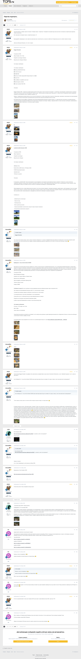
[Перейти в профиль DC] (8, 533)
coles (8, 429)
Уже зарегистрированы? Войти (63, 2)
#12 (76, 467)
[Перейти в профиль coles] (8, 433)
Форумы (10, 5)
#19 (76, 596)
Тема (33, 654)
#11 (76, 445)
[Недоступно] (16, 105)
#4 (76, 145)
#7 (76, 344)
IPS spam (36, 658)
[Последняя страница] (17, 25)
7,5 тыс (9, 513)
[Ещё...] (75, 29)
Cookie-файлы (46, 654)
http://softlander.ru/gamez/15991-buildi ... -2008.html (57, 319)
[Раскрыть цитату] (15, 232)
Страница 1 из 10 (22, 25)
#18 (76, 582)
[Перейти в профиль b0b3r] (5, 20)
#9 (76, 388)
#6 (76, 260)
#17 (76, 565)
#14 (76, 503)
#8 (76, 371)
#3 (76, 122)
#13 (76, 484)
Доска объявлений (17, 5)
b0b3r (11, 19)
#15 (76, 529)
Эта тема (72, 5)
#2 (76, 47)
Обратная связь (39, 654)
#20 (76, 612)
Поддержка (25, 5)
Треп (15, 20)
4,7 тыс (9, 240)
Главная (5, 5)
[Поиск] (77, 6)
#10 (76, 429)
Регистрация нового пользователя (23, 641)
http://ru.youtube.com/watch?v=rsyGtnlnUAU (22, 539)
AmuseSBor (8, 229)
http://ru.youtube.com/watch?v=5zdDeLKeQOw (22, 547)
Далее (15, 25)
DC (8, 529)
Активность (31, 5)
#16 (76, 551)
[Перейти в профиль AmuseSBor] (8, 233)
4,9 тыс (9, 40)
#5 (76, 229)
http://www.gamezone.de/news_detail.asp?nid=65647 (23, 433)
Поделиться (64, 20)
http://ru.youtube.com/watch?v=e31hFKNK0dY (22, 543)
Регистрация (74, 2)
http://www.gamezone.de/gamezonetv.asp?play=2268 (24, 474)
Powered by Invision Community (40, 656)
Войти (58, 641)
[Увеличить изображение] (68, 241)
